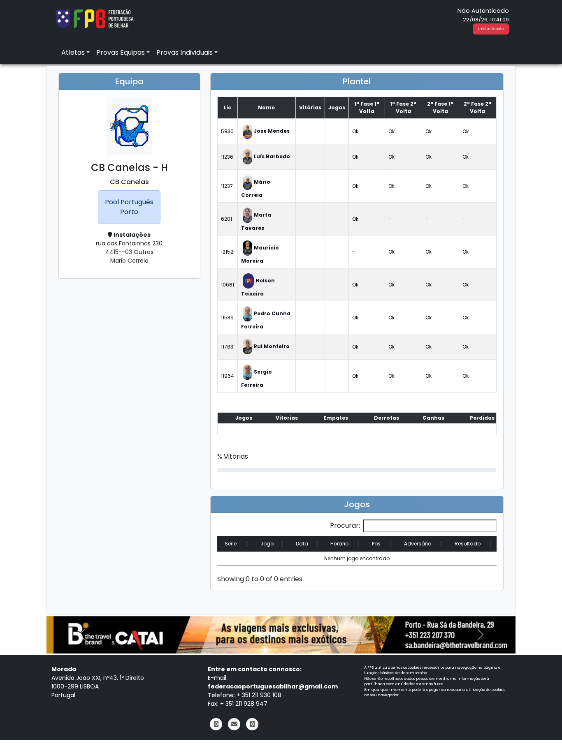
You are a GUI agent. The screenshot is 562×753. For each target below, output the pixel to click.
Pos (376, 543)
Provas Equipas (120, 52)
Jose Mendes (272, 130)
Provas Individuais (184, 52)
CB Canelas (129, 182)
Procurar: (345, 525)
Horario (339, 543)
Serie (231, 543)
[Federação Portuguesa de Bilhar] (94, 18)
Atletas (73, 52)
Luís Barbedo (272, 156)
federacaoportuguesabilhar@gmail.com (273, 686)
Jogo (267, 543)
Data (302, 543)
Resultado (468, 543)
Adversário (417, 543)
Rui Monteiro (272, 346)
